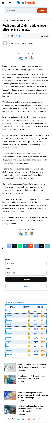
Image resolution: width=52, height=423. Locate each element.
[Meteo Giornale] (26, 2)
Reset (26, 286)
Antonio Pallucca (14, 43)
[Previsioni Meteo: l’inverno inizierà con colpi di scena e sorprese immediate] (10, 367)
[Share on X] (12, 36)
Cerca (42, 11)
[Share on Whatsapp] (18, 419)
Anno (7, 259)
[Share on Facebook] (8, 36)
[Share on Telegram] (33, 419)
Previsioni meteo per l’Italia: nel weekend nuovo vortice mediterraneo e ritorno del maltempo (33, 395)
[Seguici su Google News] (26, 58)
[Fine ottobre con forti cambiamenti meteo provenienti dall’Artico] (10, 379)
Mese (7, 268)
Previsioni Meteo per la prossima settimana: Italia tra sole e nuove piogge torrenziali (30, 408)
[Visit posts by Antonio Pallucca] (4, 43)
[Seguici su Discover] (31, 58)
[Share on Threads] (41, 246)
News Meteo (22, 370)
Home (3, 20)
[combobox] (21, 10)
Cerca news (26, 279)
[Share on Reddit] (28, 419)
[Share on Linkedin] (23, 419)
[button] (4, 2)
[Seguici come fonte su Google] (20, 58)
